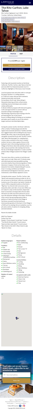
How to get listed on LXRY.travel (13, 401)
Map (21, 54)
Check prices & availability (16, 65)
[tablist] (16, 53)
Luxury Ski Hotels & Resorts (8, 19)
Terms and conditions (20, 403)
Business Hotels (17, 17)
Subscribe (16, 380)
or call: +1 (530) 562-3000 (16, 69)
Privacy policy (10, 403)
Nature (23, 17)
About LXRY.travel (19, 400)
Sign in (11, 400)
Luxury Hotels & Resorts (7, 17)
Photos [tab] (13, 54)
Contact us (25, 401)
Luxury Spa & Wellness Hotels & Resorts (10, 21)
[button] (4, 40)
